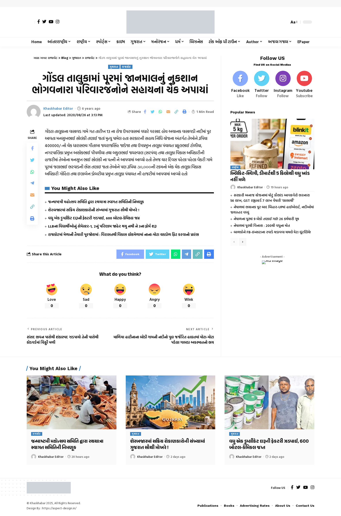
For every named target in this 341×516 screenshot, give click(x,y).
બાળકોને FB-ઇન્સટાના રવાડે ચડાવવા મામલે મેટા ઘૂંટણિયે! (272, 232)
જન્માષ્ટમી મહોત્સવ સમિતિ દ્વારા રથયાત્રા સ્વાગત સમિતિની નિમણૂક (96, 202)
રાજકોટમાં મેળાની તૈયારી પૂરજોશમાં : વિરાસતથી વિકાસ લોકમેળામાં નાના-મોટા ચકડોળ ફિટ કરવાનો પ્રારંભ (123, 234)
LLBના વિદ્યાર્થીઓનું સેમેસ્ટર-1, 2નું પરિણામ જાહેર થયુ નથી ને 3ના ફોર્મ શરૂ (102, 226)
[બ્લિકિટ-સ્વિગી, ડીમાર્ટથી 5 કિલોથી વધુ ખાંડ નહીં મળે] (272, 144)
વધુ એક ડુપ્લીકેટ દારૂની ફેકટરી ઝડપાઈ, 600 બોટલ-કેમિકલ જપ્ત (94, 218)
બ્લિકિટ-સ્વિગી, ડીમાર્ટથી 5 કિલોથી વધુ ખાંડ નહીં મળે (270, 177)
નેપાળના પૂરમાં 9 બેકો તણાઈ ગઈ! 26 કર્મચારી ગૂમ (266, 218)
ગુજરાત (114, 67)
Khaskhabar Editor (58, 108)
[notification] (277, 22)
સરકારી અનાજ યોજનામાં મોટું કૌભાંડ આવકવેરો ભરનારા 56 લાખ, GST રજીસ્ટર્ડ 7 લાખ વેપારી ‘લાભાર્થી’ (270, 197)
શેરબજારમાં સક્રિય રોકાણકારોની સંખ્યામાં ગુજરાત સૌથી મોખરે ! (93, 210)
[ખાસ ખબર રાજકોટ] (170, 22)
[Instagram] (58, 21)
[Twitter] (44, 21)
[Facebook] (38, 21)
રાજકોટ (126, 67)
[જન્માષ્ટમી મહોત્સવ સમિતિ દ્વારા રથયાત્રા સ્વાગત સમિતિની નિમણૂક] (71, 402)
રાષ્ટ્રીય (235, 167)
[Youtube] (304, 85)
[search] (284, 22)
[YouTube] (51, 21)
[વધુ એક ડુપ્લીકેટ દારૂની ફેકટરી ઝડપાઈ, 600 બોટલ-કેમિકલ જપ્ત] (269, 402)
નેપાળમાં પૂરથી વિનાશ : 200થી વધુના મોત (262, 225)
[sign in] (31, 22)
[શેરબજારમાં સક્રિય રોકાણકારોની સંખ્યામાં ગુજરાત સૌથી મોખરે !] (171, 402)
